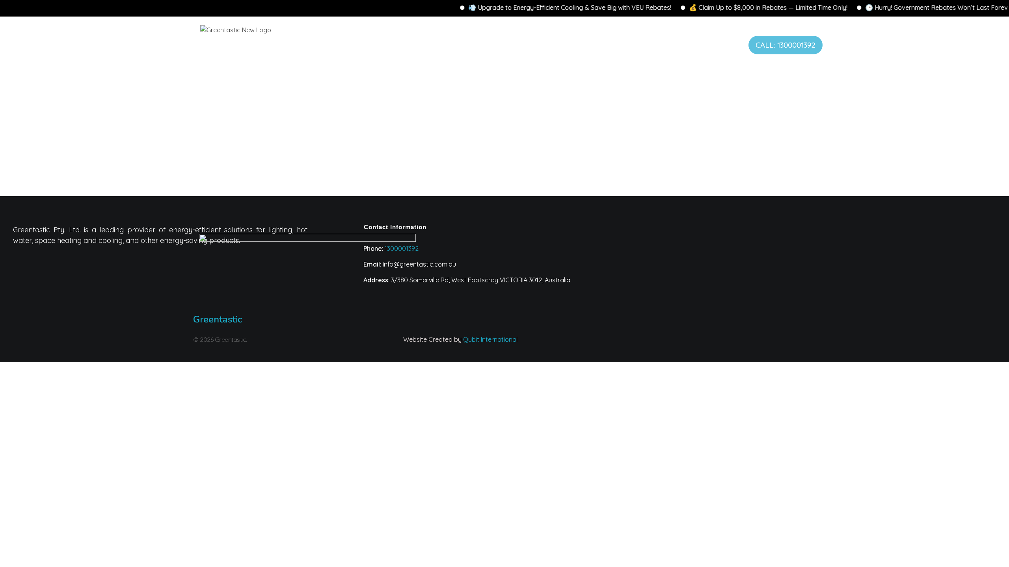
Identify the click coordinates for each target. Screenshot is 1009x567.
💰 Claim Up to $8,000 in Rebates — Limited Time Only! (748, 7)
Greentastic (217, 319)
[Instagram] (623, 344)
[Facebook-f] (686, 344)
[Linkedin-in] (655, 344)
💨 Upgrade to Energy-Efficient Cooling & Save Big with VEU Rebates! (550, 7)
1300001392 (402, 248)
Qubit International (490, 339)
